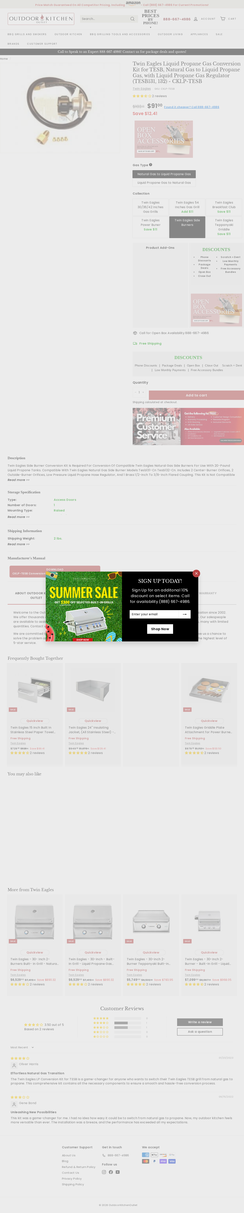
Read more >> (19, 480)
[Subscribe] (185, 614)
